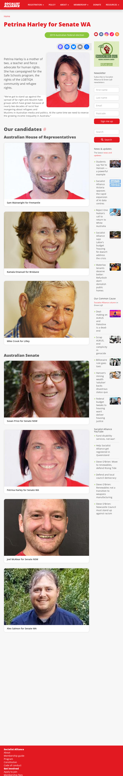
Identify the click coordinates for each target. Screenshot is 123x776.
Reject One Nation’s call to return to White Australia (102, 218)
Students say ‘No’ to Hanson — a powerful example (102, 168)
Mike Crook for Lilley (18, 341)
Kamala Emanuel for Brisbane (23, 271)
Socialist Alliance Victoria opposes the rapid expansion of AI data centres (101, 192)
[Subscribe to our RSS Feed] (117, 34)
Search (108, 139)
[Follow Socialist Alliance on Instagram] (106, 34)
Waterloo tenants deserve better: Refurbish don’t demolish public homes (101, 277)
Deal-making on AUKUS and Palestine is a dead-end (101, 321)
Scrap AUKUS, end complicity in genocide (101, 345)
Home (7, 16)
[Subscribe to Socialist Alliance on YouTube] (96, 34)
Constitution (10, 762)
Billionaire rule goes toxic (101, 363)
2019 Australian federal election (67, 35)
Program (8, 758)
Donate (97, 4)
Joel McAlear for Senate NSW (22, 559)
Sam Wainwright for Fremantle (23, 202)
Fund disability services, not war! (105, 437)
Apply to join (10, 771)
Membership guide (14, 755)
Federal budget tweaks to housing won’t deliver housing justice (101, 410)
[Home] (13, 4)
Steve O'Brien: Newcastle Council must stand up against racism (106, 508)
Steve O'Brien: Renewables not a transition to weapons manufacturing (105, 491)
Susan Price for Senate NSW (22, 420)
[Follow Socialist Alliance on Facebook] (101, 34)
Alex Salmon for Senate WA (22, 628)
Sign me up (107, 121)
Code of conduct (12, 765)
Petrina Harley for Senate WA (23, 490)
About (7, 752)
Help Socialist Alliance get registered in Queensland (103, 450)
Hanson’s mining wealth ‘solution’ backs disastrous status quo (102, 382)
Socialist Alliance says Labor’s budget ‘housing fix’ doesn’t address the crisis (101, 245)
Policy (52, 4)
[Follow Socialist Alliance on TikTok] (112, 34)
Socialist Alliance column (105, 302)
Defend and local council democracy (106, 476)
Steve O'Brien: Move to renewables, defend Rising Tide (107, 465)
